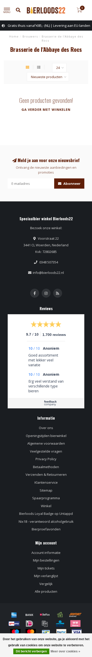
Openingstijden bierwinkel (46, 435)
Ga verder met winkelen (46, 109)
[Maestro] (15, 632)
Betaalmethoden (46, 467)
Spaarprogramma (46, 498)
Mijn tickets (46, 568)
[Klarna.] (75, 623)
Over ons (46, 427)
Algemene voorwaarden (46, 443)
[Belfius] (44, 614)
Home (14, 36)
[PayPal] (61, 632)
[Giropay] (14, 623)
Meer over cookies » (65, 651)
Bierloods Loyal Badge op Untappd (46, 513)
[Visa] (76, 632)
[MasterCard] (30, 632)
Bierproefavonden (46, 529)
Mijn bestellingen (46, 560)
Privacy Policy (46, 459)
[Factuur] (44, 623)
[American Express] (14, 614)
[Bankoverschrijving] (29, 614)
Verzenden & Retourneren (46, 474)
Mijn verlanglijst (46, 576)
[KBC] (60, 623)
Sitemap (46, 490)
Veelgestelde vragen (46, 451)
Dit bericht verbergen (31, 651)
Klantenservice (46, 482)
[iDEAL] (29, 623)
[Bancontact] (46, 632)
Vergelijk (46, 583)
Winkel (46, 506)
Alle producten (46, 591)
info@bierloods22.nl (48, 272)
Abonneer (71, 183)
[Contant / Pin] (60, 614)
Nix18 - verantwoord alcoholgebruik (46, 521)
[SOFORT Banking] (75, 614)
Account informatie (46, 552)
